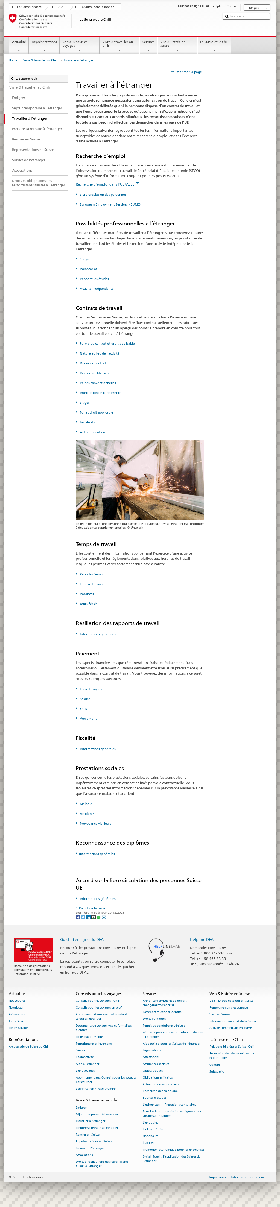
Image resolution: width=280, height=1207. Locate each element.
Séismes (81, 1050)
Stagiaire (86, 259)
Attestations (151, 1057)
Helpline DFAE (203, 939)
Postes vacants (18, 1028)
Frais (83, 709)
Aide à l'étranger (87, 1064)
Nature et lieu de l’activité (99, 353)
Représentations (44, 42)
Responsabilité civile (94, 373)
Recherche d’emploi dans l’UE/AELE (105, 184)
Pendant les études (94, 279)
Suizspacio (216, 1072)
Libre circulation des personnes (102, 194)
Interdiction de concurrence (100, 393)
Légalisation (88, 422)
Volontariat (88, 269)
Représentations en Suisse (94, 1141)
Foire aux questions (89, 1037)
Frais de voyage (91, 689)
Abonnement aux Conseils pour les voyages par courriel (106, 1080)
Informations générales (97, 634)
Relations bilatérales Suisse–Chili (231, 1047)
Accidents (86, 813)
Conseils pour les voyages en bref (99, 1007)
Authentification (92, 432)
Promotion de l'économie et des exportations (231, 1056)
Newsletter (16, 1007)
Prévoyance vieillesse (95, 823)
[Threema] (94, 917)
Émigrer (81, 1107)
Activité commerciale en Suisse (230, 1028)
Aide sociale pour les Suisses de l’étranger (171, 1043)
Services (148, 42)
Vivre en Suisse (219, 1014)
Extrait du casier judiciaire (161, 1084)
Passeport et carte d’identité (162, 1012)
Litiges (84, 402)
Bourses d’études (154, 1098)
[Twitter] (83, 917)
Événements (17, 1014)
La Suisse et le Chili (214, 42)
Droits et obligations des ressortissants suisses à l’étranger (102, 1164)
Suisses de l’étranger (90, 1148)
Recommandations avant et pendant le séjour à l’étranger (103, 1017)
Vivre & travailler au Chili (118, 44)
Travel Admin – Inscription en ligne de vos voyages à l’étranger (172, 1114)
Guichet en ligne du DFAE (83, 939)
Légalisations (152, 1050)
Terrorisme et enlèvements (94, 1043)
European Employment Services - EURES (110, 204)
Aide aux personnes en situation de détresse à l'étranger (173, 1035)
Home (13, 60)
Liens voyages (85, 1071)
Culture (214, 1065)
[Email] (104, 917)
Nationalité (150, 1136)
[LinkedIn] (88, 917)
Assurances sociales (156, 1064)
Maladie (85, 804)
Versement (88, 718)
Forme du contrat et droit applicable (107, 343)
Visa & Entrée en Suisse (172, 44)
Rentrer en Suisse (88, 1134)
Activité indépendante (96, 288)
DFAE (61, 7)
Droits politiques (154, 1019)
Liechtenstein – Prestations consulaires (169, 1104)
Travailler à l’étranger (90, 1121)
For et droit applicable (96, 412)
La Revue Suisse (153, 1129)
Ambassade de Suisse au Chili (29, 1047)
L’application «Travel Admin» (96, 1089)
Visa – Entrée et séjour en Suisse (231, 1001)
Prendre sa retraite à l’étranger (97, 1128)
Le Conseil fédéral (29, 7)
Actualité (19, 42)
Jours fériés (88, 604)
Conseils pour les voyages (75, 44)
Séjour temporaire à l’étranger (97, 1114)
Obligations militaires (158, 1077)
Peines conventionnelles (97, 383)
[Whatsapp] (99, 917)
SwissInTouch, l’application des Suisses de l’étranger (171, 1159)
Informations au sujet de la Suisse (232, 1021)
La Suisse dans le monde (97, 7)
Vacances (86, 594)
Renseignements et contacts (228, 1007)
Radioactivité (85, 1057)
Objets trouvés (153, 1071)
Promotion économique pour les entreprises (173, 1150)
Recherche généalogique (160, 1091)
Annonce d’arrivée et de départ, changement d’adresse (165, 1003)
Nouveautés (17, 1001)
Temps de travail (92, 584)
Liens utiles (150, 1122)
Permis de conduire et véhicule (164, 1025)
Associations (84, 1155)
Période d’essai (91, 574)
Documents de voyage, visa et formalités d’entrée (104, 1028)
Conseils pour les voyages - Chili (98, 1001)
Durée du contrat (92, 363)
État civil (148, 1143)
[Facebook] (78, 917)
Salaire (84, 699)
